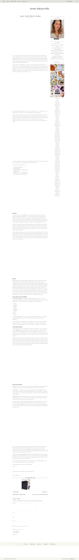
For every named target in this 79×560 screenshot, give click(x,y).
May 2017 (57, 175)
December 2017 (57, 165)
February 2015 (57, 194)
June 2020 (57, 128)
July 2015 (57, 193)
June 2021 (57, 118)
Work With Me (13, 1)
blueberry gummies (18, 298)
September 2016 (57, 184)
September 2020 (57, 125)
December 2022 (57, 110)
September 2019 (57, 140)
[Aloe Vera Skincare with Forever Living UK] (53, 74)
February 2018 (57, 162)
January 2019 (57, 150)
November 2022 (57, 111)
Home (4, 1)
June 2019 (57, 144)
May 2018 (57, 158)
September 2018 (57, 154)
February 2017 (57, 179)
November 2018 (57, 153)
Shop (19, 1)
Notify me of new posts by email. (18, 529)
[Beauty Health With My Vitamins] (30, 36)
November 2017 (57, 166)
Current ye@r (15, 534)
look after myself (22, 454)
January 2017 (57, 180)
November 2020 (57, 124)
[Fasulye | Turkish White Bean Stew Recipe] (53, 67)
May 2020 (57, 129)
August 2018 (57, 155)
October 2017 (57, 168)
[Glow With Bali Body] (17, 480)
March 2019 (57, 147)
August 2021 (57, 115)
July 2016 (57, 187)
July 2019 (57, 143)
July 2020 (57, 126)
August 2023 (57, 106)
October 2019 (57, 139)
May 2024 (57, 103)
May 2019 (57, 146)
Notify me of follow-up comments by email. (20, 526)
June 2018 (57, 157)
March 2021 (57, 121)
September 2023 (57, 104)
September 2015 (57, 191)
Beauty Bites (16, 396)
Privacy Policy (24, 1)
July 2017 (57, 172)
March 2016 (57, 190)
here (24, 460)
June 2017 (57, 173)
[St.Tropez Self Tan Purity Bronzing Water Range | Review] (60, 74)
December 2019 (57, 136)
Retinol (24, 215)
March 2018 (57, 161)
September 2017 (57, 169)
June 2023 (57, 107)
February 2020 (57, 133)
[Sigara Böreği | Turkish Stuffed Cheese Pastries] (53, 81)
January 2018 (57, 164)
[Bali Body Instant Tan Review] (60, 81)
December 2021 (57, 113)
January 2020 (57, 135)
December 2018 (57, 151)
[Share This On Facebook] (15, 475)
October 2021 (57, 114)
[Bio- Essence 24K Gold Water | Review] (60, 67)
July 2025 (57, 100)
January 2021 (57, 122)
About (8, 1)
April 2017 (57, 176)
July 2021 (57, 117)
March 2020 (57, 132)
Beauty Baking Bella (39, 8)
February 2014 (57, 195)
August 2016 (57, 186)
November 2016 (57, 183)
